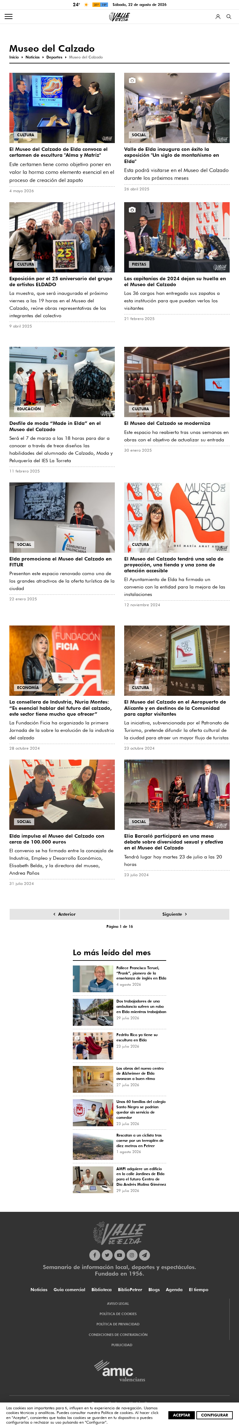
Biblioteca (101, 1289)
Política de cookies (117, 1412)
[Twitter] (107, 1255)
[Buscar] (228, 16)
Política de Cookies (118, 1314)
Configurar (214, 1414)
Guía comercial (69, 1289)
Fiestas (139, 264)
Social (139, 135)
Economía (28, 687)
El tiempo (199, 1289)
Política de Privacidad (117, 1324)
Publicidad (121, 1345)
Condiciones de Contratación (118, 1335)
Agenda (174, 1289)
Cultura (25, 135)
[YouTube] (119, 1255)
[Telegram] (144, 1255)
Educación (29, 409)
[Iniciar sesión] (218, 16)
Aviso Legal (118, 1303)
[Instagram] (132, 1255)
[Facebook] (94, 1255)
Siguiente (172, 914)
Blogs (154, 1289)
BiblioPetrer (130, 1289)
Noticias (38, 1289)
